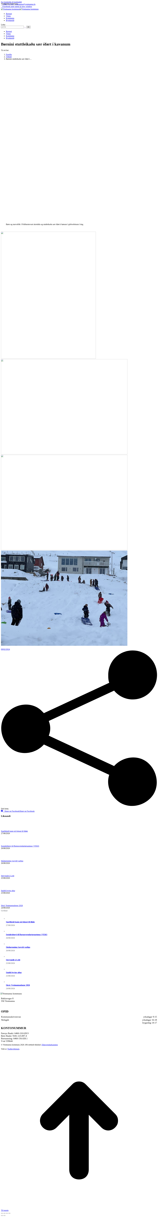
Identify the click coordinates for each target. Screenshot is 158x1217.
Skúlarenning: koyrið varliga (12, 861)
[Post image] (8, 829)
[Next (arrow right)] (4, 1215)
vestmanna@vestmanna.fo (25, 4)
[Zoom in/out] (9, 1213)
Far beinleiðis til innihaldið (11, 2)
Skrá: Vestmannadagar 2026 (12, 905)
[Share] (4, 1213)
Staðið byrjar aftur (8, 891)
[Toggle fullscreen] (7, 1213)
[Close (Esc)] (2, 1213)
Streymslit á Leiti (7, 876)
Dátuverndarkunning (50, 1045)
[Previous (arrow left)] (2, 1215)
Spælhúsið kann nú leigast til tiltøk (14, 831)
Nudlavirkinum (13, 1049)
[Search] (25, 27)
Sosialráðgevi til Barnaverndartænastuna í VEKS (20, 846)
